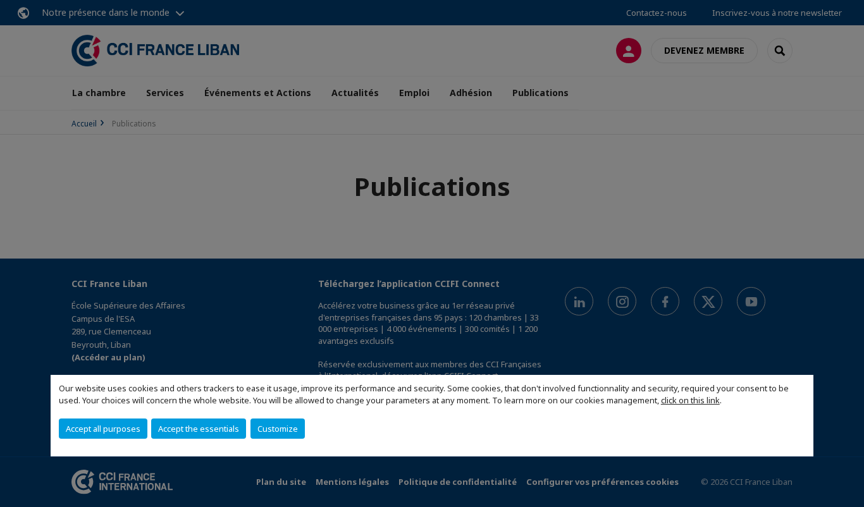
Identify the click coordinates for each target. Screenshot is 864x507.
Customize (277, 428)
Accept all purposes (103, 428)
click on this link (690, 400)
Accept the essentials (198, 428)
